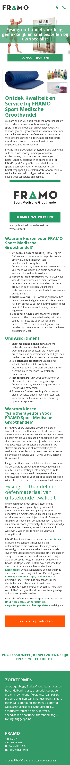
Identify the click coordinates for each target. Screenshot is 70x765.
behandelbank (14, 690)
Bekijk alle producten (35, 621)
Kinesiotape (12, 569)
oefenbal (10, 703)
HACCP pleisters (15, 601)
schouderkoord (22, 707)
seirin (33, 711)
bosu (28, 690)
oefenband (25, 703)
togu (54, 715)
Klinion (56, 698)
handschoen (43, 698)
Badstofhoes (35, 686)
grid (18, 698)
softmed (44, 711)
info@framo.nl (19, 749)
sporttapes (54, 539)
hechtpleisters (41, 605)
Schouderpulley (43, 707)
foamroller (51, 694)
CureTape (11, 576)
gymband (28, 698)
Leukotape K (44, 576)
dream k (10, 694)
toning (9, 719)
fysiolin (9, 698)
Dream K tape (26, 576)
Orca (8, 707)
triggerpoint (23, 719)
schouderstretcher (17, 711)
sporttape (28, 715)
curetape (52, 690)
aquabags (19, 686)
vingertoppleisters (16, 605)
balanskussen (53, 686)
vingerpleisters (36, 601)
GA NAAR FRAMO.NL (35, 58)
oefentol (52, 703)
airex (8, 686)
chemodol (39, 690)
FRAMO (18, 760)
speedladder (13, 715)
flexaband (37, 694)
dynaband (23, 694)
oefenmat (39, 703)
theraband (43, 715)
